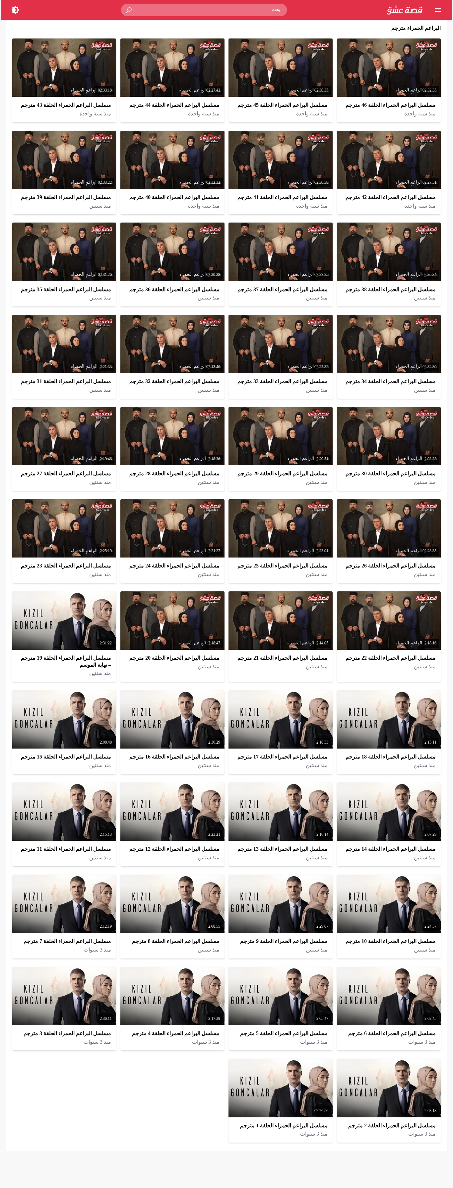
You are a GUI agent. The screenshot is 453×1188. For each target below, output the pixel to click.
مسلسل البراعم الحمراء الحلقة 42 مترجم (391, 197)
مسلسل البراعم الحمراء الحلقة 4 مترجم (176, 1033)
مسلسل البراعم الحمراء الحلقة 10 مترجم (391, 941)
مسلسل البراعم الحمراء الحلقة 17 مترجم (282, 756)
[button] (129, 10)
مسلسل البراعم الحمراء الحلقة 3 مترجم (67, 1033)
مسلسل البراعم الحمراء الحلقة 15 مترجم (66, 756)
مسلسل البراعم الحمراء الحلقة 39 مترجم (66, 197)
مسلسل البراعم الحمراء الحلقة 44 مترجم (174, 105)
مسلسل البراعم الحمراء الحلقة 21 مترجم (282, 658)
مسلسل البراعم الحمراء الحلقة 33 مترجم (282, 381)
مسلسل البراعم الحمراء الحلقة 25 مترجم (282, 565)
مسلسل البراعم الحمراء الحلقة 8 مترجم (176, 941)
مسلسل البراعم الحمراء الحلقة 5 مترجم (284, 1033)
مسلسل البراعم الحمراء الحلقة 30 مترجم (391, 473)
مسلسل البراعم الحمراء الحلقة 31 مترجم (66, 381)
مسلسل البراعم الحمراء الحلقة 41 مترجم (282, 197)
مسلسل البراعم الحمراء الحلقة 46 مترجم (391, 105)
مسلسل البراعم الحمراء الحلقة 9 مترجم (284, 941)
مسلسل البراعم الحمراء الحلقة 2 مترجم (392, 1125)
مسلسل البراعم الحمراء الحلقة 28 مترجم (174, 473)
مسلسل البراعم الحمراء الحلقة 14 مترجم (391, 849)
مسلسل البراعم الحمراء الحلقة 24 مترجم (174, 565)
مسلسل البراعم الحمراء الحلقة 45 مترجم (282, 105)
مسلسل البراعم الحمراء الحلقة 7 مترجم (67, 941)
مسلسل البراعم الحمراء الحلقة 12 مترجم (174, 849)
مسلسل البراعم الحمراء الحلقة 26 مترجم (391, 565)
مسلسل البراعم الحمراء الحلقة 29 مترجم (282, 473)
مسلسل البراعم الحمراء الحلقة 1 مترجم (284, 1125)
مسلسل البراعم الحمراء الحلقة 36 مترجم (174, 289)
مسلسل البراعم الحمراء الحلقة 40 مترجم (174, 197)
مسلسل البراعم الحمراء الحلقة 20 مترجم (174, 658)
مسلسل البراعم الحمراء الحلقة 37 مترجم (282, 289)
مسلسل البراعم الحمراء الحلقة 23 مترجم (66, 565)
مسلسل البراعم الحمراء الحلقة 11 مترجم (66, 849)
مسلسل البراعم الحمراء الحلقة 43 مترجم (66, 105)
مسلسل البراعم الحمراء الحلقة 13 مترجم (282, 849)
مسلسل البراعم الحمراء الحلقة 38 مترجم (391, 289)
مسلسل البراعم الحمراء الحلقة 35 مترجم (66, 289)
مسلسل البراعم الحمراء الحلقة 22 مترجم (391, 658)
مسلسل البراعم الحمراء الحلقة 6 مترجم (392, 1033)
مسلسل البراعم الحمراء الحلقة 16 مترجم (174, 756)
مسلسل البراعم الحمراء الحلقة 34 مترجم (391, 381)
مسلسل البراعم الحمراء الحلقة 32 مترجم (174, 381)
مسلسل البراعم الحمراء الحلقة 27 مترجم (66, 473)
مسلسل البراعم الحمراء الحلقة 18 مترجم (391, 756)
